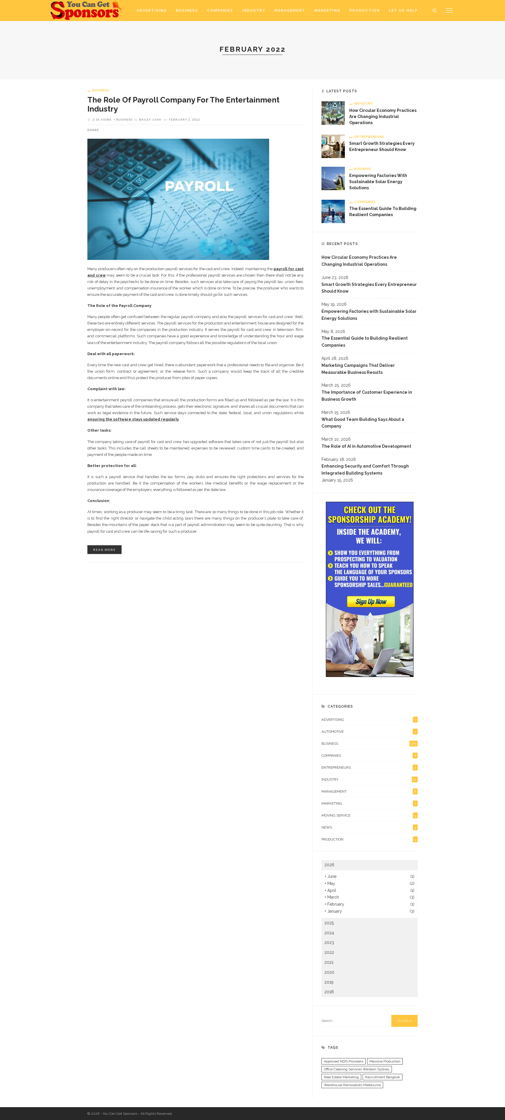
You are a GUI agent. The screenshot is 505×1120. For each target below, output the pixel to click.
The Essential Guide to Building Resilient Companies (364, 342)
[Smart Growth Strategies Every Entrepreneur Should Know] (333, 145)
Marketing (327, 10)
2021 (328, 962)
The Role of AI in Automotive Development (366, 446)
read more (104, 549)
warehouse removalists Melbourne (352, 1085)
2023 (329, 942)
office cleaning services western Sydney (357, 1069)
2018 (329, 991)
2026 (329, 864)
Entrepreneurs (369, 136)
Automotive (368, 732)
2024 (329, 932)
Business (187, 10)
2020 (329, 972)
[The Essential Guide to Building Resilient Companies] (333, 211)
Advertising (152, 10)
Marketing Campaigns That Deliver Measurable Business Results (358, 369)
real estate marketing (341, 1077)
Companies (220, 10)
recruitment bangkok (382, 1077)
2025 (329, 923)
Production (365, 10)
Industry (253, 10)
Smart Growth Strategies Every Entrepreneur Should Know (369, 288)
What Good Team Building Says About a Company (362, 423)
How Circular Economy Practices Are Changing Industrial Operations (382, 116)
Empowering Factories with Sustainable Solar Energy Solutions (378, 181)
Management (289, 10)
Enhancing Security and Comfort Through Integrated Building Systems (365, 469)
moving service (368, 815)
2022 (329, 952)
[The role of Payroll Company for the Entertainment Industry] (178, 199)
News (368, 827)
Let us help (403, 10)
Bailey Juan (150, 119)
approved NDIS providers (343, 1061)
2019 (328, 982)
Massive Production (384, 1061)
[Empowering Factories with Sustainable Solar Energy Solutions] (333, 178)
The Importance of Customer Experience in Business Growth (366, 396)
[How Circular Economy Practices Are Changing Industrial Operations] (333, 112)
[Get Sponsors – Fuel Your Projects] (87, 10)
